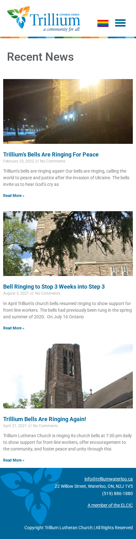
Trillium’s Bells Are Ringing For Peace (51, 154)
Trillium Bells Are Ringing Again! (44, 419)
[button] (120, 23)
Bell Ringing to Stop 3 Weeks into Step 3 (54, 286)
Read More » (13, 195)
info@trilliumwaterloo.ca (108, 478)
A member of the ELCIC (110, 505)
